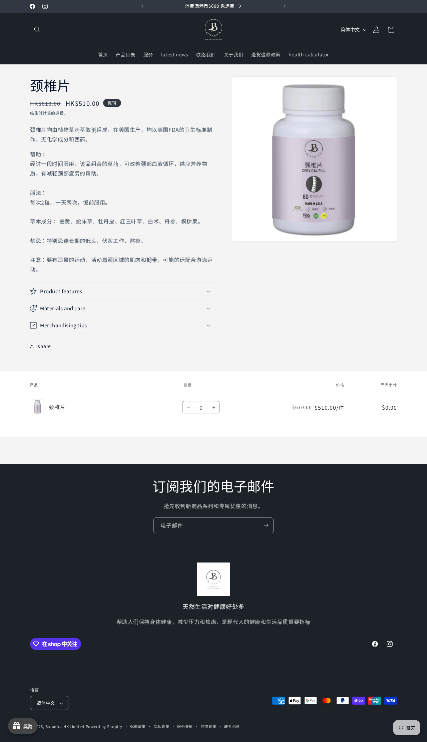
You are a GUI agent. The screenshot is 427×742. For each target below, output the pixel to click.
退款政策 (138, 726)
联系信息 (232, 726)
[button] (37, 29)
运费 (59, 113)
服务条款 (185, 726)
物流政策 (209, 726)
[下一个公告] (284, 6)
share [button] (44, 346)
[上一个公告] (142, 6)
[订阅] (266, 525)
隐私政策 (161, 726)
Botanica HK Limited (64, 726)
